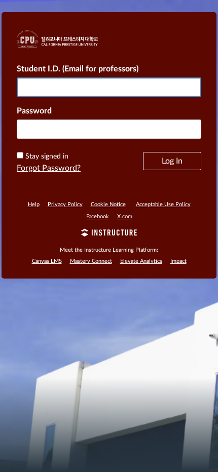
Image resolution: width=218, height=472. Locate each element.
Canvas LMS (47, 261)
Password (34, 111)
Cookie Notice (108, 204)
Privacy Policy (65, 204)
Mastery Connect (91, 261)
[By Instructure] (109, 234)
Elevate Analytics (141, 261)
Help (34, 204)
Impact (178, 261)
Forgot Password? (49, 168)
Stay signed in (46, 156)
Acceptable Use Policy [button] (163, 204)
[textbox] (109, 129)
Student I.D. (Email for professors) (77, 69)
